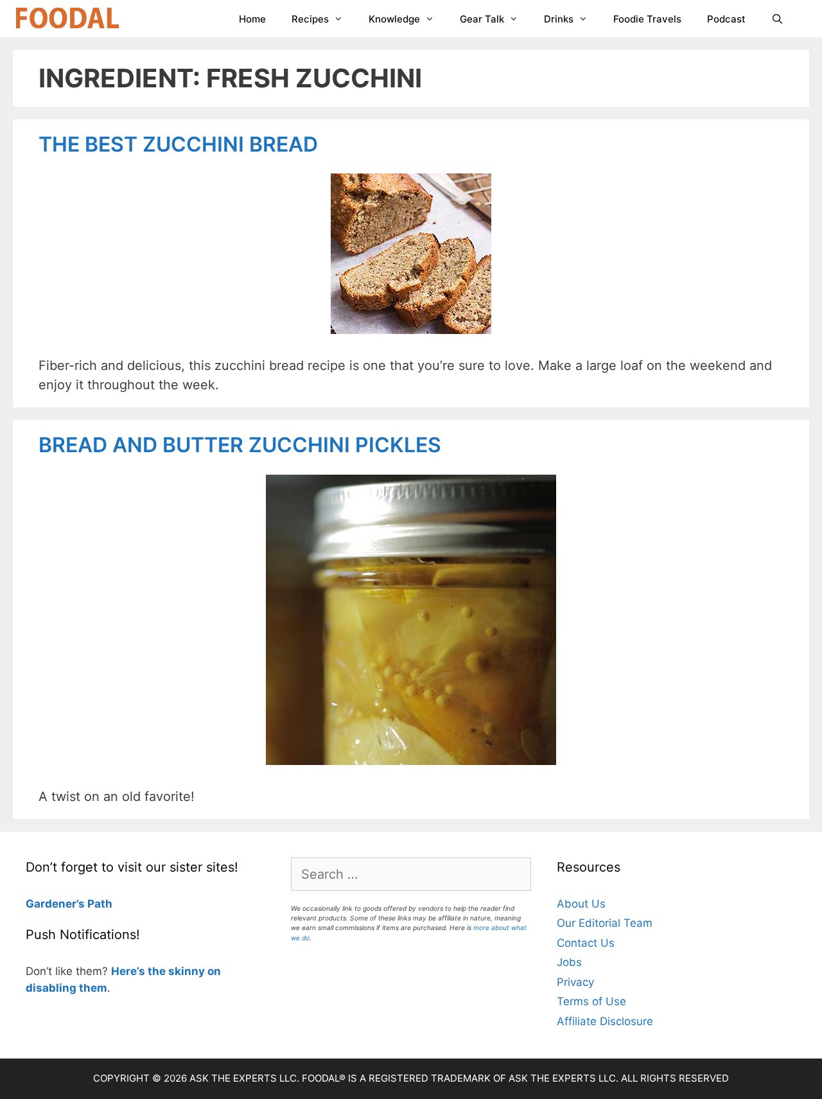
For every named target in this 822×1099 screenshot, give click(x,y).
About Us (581, 903)
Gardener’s (55, 903)
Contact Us (586, 942)
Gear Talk (482, 19)
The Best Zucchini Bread (178, 144)
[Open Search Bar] (777, 19)
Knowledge (394, 19)
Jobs (569, 962)
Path (98, 903)
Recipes (310, 19)
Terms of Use (591, 1001)
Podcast (726, 19)
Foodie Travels (647, 19)
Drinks (558, 19)
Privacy (575, 982)
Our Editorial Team (604, 923)
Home (252, 19)
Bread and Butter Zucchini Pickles (240, 444)
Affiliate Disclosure (605, 1021)
